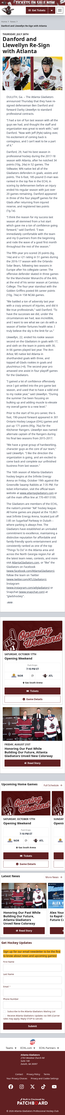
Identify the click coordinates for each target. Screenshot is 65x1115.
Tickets (34, 691)
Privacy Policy (33, 1074)
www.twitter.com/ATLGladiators (26, 579)
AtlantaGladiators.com (25, 562)
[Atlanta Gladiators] (8, 10)
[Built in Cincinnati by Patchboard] (32, 1101)
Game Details (34, 699)
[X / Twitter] (32, 1086)
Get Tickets (38, 10)
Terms (47, 1074)
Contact (19, 1074)
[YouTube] (54, 1086)
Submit (32, 1026)
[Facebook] (10, 1086)
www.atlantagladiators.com (37, 493)
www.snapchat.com (32, 592)
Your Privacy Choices (16, 1078)
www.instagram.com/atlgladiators (28, 587)
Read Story (34, 763)
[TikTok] (43, 1086)
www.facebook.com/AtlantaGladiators (30, 571)
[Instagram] (21, 1086)
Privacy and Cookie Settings (45, 1078)
